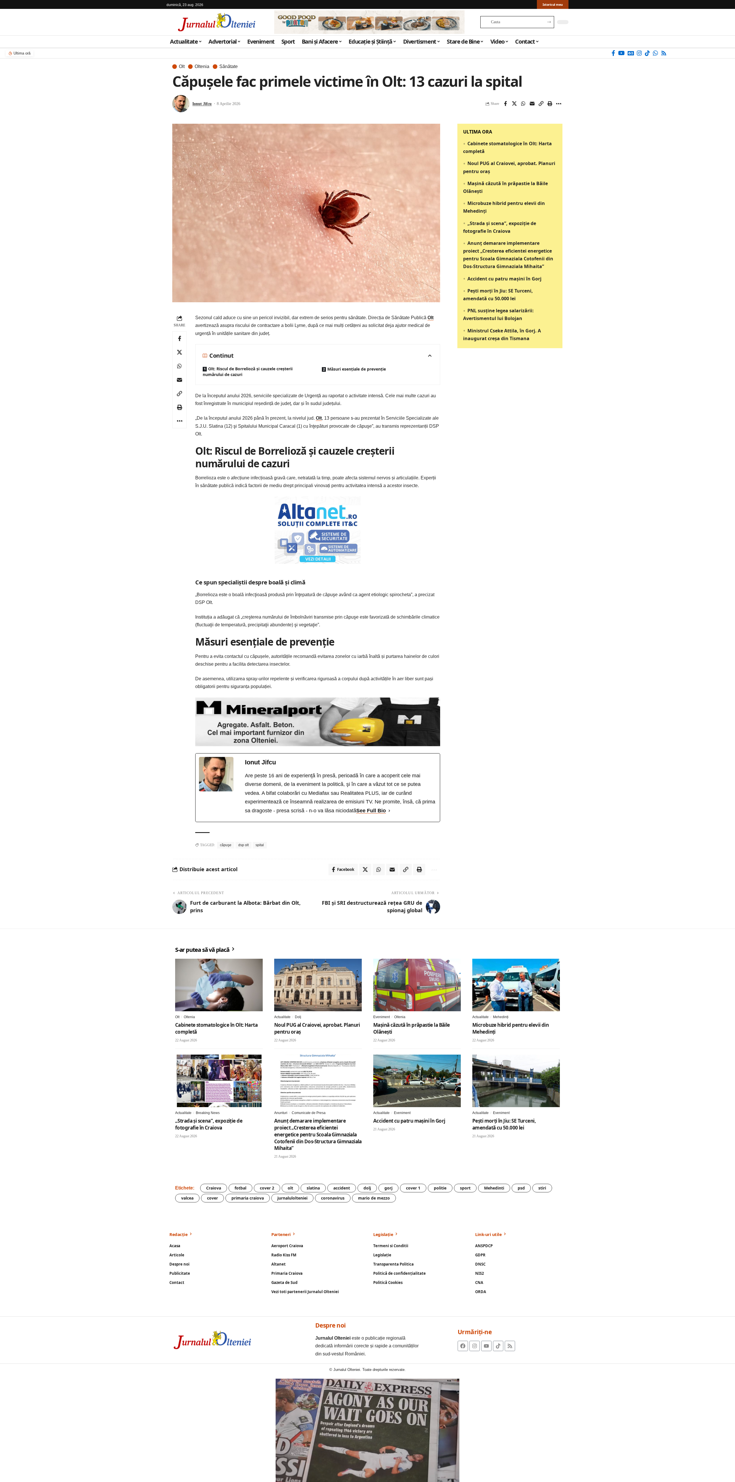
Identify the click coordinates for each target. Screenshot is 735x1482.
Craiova (213, 1188)
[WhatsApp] (655, 53)
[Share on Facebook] (505, 103)
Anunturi (280, 1113)
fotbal (240, 1188)
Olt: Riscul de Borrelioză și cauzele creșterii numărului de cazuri (248, 371)
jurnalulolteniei (292, 1198)
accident (341, 1188)
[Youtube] (486, 1346)
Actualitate (282, 1017)
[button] (541, 103)
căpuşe (225, 845)
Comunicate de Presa (309, 1113)
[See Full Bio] (389, 810)
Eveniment (381, 1017)
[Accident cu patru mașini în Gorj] (417, 1081)
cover (212, 1198)
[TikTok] (647, 53)
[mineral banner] (317, 721)
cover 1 (413, 1188)
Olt (182, 66)
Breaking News (208, 1113)
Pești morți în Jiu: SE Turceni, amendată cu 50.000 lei (504, 1124)
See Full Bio (371, 810)
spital (260, 845)
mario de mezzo (374, 1198)
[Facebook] (613, 53)
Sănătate (228, 66)
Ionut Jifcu (202, 104)
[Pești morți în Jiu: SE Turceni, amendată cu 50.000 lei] (516, 1081)
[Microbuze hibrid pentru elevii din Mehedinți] (516, 985)
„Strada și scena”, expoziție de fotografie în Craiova (208, 1124)
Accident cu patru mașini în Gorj (504, 279)
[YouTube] (621, 53)
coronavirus (333, 1198)
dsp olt (243, 845)
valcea (187, 1198)
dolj (367, 1188)
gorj (388, 1188)
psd (521, 1188)
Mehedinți (500, 1017)
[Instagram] (639, 53)
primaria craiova (247, 1198)
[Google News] (630, 53)
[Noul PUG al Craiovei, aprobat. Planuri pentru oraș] (318, 985)
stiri (542, 1188)
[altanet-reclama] (317, 529)
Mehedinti (494, 1188)
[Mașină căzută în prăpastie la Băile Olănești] (417, 985)
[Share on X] (514, 103)
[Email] (532, 103)
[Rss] (663, 53)
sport (465, 1188)
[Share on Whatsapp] (523, 103)
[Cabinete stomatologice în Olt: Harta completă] (219, 985)
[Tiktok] (498, 1346)
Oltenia (202, 66)
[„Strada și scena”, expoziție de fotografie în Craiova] (219, 1081)
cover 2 (267, 1188)
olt (290, 1188)
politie (440, 1188)
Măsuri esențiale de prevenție (356, 369)
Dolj (298, 1017)
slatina (313, 1188)
